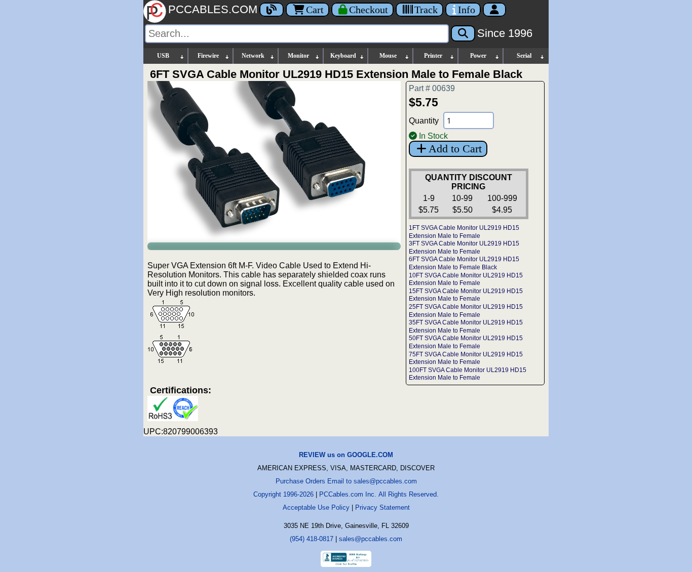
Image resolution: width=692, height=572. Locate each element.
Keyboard (343, 55)
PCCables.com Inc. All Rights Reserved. (379, 494)
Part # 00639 (432, 88)
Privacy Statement (382, 507)
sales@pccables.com (370, 539)
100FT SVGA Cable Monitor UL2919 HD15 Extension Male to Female (467, 374)
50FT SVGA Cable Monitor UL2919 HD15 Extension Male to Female (466, 342)
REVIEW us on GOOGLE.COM (346, 455)
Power (478, 55)
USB (163, 55)
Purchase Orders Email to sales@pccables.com (346, 481)
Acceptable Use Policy (316, 507)
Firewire (208, 55)
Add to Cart (455, 148)
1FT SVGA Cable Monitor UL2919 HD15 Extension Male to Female (464, 231)
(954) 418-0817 (311, 539)
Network (253, 55)
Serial (524, 55)
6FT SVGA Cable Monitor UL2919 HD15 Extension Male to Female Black (464, 263)
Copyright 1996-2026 (283, 494)
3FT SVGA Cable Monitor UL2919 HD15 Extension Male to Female (464, 247)
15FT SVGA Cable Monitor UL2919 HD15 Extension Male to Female (466, 295)
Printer (433, 55)
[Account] (494, 10)
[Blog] (271, 10)
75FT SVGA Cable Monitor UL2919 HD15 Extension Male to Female (466, 358)
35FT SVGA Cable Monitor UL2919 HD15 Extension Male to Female (466, 326)
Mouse (388, 55)
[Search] (463, 33)
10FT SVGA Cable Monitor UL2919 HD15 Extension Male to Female (466, 279)
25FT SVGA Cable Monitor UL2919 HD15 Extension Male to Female (466, 310)
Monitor (298, 55)
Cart (315, 9)
